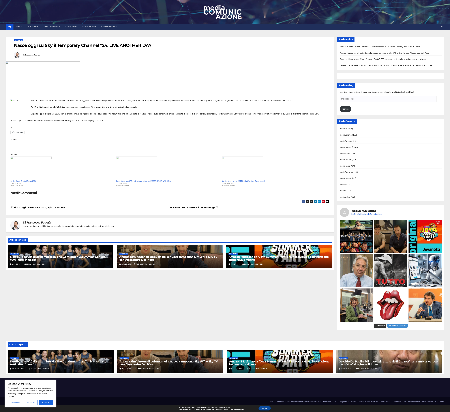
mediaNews (33, 27)
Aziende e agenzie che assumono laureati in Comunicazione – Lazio (419, 402)
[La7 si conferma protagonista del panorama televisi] (425, 305)
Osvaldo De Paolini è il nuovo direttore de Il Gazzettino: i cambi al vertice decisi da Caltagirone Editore (386, 65)
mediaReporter (52, 27)
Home (19, 27)
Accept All (46, 402)
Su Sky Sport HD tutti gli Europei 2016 (23, 181)
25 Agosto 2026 (129, 369)
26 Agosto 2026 (19, 369)
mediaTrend (345, 184)
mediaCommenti (347, 141)
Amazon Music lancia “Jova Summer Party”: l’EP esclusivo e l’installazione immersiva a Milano (279, 258)
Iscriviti (345, 109)
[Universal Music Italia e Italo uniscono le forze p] (390, 305)
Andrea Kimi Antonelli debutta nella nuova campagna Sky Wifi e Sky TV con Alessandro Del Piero (168, 258)
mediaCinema (346, 135)
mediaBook (345, 128)
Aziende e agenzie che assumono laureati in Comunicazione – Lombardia (304, 402)
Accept (264, 408)
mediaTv (343, 191)
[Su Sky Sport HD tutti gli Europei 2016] (62, 168)
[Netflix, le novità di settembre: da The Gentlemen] (356, 236)
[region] (30, 393)
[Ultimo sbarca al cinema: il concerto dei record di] (390, 270)
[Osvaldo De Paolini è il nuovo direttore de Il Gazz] (356, 270)
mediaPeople (345, 160)
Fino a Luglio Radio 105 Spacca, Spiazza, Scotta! (39, 207)
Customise (15, 402)
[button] (442, 27)
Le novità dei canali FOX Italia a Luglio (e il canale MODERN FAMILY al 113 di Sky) (143, 181)
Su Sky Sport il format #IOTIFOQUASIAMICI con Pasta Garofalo (244, 181)
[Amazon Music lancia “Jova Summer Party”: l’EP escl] (425, 236)
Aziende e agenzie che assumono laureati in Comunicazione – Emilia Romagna (362, 402)
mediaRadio (345, 166)
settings (241, 409)
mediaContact (109, 27)
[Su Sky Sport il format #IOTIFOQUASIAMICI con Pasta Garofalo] (274, 168)
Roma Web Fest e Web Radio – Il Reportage (192, 207)
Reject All (31, 402)
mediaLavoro (89, 27)
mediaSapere (346, 178)
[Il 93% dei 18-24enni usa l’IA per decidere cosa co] (425, 270)
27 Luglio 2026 (238, 369)
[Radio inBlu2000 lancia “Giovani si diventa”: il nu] (356, 305)
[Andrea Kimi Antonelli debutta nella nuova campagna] (390, 236)
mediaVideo (71, 27)
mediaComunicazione (35, 264)
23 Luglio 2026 (348, 369)
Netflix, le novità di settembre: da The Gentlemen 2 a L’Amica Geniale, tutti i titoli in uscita (58, 258)
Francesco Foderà (32, 55)
